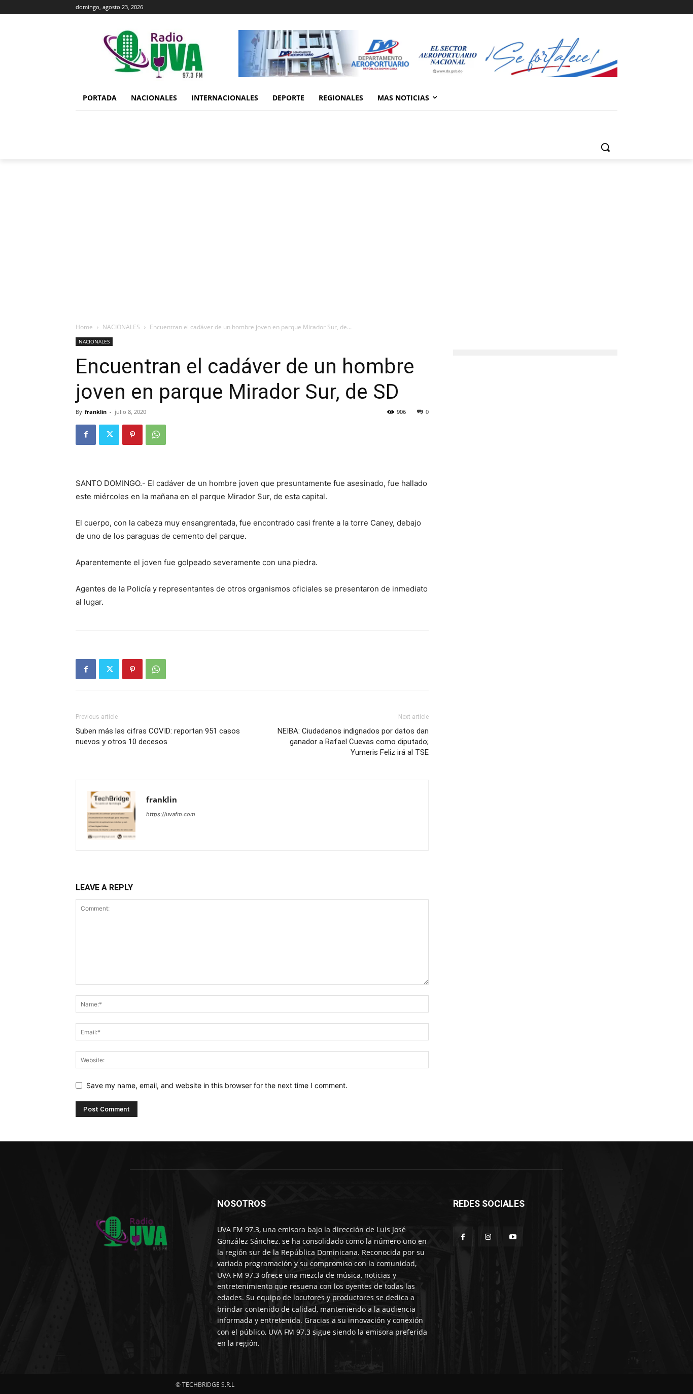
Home (84, 327)
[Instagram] (488, 1236)
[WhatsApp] (156, 435)
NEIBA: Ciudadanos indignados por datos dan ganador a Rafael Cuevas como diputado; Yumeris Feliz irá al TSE (353, 741)
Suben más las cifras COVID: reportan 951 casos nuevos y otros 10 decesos (158, 736)
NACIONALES (121, 327)
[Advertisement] (346, 235)
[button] (605, 147)
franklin (96, 411)
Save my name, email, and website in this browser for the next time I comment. (217, 1085)
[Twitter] (109, 435)
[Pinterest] (132, 435)
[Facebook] (86, 435)
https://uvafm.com (170, 814)
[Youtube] (513, 1236)
